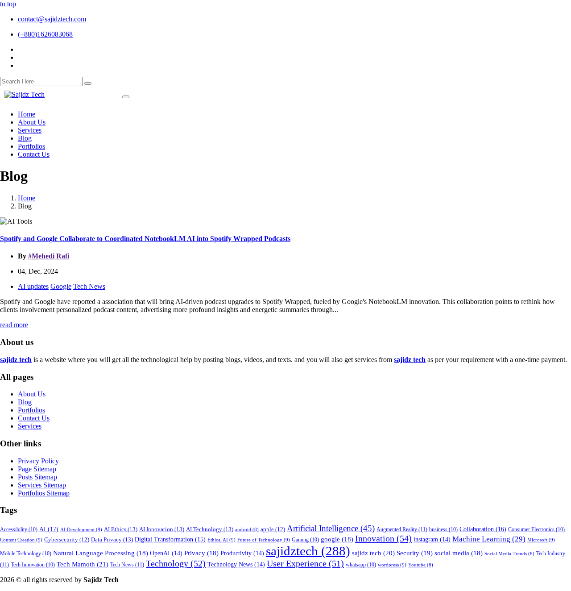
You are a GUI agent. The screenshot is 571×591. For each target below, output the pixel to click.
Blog (25, 402)
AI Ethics (120, 529)
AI (48, 529)
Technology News (236, 564)
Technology (176, 563)
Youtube (420, 564)
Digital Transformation (170, 539)
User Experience (305, 563)
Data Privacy (112, 539)
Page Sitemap (37, 469)
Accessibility (18, 530)
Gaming (305, 540)
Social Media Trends (509, 553)
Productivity (242, 553)
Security (415, 553)
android (247, 529)
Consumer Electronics (536, 530)
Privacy (201, 553)
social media (458, 553)
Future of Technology (263, 539)
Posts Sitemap (37, 477)
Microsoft (541, 539)
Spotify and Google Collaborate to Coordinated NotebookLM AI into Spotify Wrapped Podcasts (145, 238)
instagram (432, 539)
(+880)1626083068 (45, 34)
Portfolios (31, 410)
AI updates (33, 286)
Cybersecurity (66, 540)
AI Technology (209, 529)
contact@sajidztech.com (52, 19)
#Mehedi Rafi (48, 256)
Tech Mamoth (82, 564)
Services (29, 426)
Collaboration (482, 529)
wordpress (392, 564)
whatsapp (361, 565)
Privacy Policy (38, 461)
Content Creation (21, 539)
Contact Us (34, 418)
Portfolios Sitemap (44, 493)
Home (26, 198)
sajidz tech (373, 553)
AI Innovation (161, 529)
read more (14, 325)
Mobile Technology (25, 554)
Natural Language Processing (100, 553)
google (337, 539)
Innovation (383, 538)
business (443, 530)
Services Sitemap (42, 485)
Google (60, 286)
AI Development (81, 529)
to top (8, 4)
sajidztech (308, 551)
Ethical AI (221, 539)
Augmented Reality (402, 529)
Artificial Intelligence (331, 528)
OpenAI (166, 553)
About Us (32, 394)
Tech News (89, 286)
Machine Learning (488, 539)
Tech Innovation (33, 565)
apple (273, 529)
